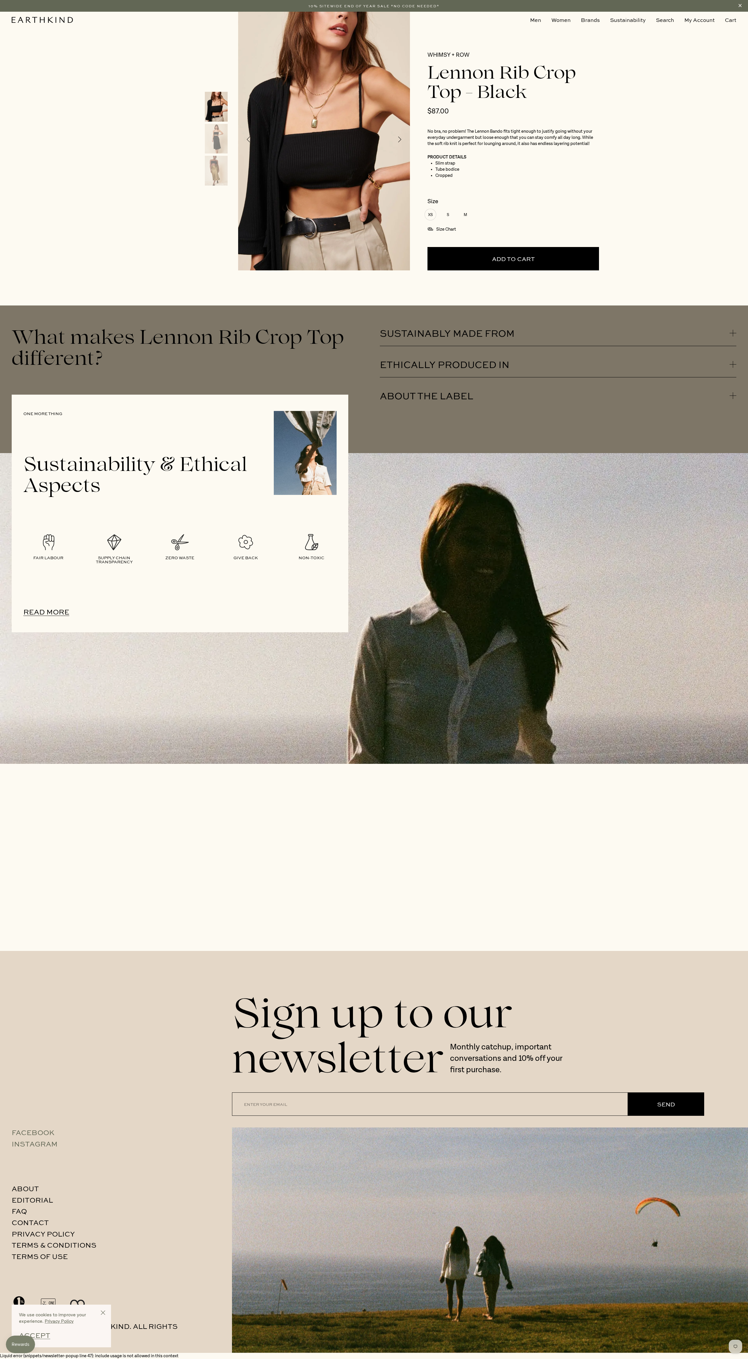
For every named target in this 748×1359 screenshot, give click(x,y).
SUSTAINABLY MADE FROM (447, 333)
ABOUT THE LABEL (426, 395)
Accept (34, 1335)
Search (665, 20)
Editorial (32, 1200)
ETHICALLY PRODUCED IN (444, 364)
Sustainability (628, 20)
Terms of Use (40, 1256)
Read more (46, 611)
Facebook (33, 1132)
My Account (699, 20)
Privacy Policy (43, 1234)
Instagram (35, 1144)
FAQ (19, 1211)
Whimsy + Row (448, 55)
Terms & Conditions (54, 1245)
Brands (590, 20)
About (25, 1188)
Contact (30, 1222)
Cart (730, 20)
